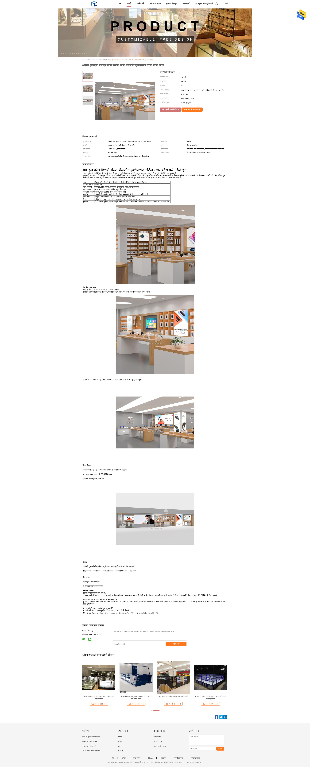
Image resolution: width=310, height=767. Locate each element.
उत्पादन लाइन (157, 737)
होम (113, 758)
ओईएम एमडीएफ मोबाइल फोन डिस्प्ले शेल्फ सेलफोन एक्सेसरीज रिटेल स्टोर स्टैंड (130, 60)
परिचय (120, 737)
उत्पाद (124, 758)
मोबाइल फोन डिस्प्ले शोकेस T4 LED (122, 613)
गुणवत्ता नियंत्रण (171, 3)
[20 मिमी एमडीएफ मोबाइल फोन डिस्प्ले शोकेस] (98, 677)
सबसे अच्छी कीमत (172, 109)
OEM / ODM (158, 741)
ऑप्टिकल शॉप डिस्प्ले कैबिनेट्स (91, 751)
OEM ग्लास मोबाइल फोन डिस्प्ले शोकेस (173, 697)
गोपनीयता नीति (178, 758)
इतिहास (120, 741)
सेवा (119, 746)
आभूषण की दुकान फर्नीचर (89, 741)
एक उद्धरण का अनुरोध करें (204, 3)
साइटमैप (163, 758)
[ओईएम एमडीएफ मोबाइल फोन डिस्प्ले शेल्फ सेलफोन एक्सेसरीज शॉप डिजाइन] (210, 677)
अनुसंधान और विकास (160, 746)
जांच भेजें (176, 644)
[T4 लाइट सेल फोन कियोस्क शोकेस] (136, 677)
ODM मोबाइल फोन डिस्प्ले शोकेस (97, 613)
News (150, 758)
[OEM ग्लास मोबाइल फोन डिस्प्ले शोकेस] (173, 677)
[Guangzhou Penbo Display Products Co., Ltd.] (94, 4)
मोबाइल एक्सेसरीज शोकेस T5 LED (147, 613)
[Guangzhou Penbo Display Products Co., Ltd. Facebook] (216, 717)
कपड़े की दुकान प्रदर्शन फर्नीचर (91, 737)
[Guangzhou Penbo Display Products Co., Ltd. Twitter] (221, 717)
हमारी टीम (121, 751)
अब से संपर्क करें (193, 109)
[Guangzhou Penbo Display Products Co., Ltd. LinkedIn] (225, 717)
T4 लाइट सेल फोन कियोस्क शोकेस (136, 697)
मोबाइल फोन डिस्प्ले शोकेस (89, 746)
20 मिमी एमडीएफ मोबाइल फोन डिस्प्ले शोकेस (99, 697)
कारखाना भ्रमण (155, 3)
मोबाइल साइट (195, 758)
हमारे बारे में (140, 3)
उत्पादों (129, 3)
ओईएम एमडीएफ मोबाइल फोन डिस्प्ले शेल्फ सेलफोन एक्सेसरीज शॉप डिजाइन (210, 698)
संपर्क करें (186, 3)
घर (120, 3)
